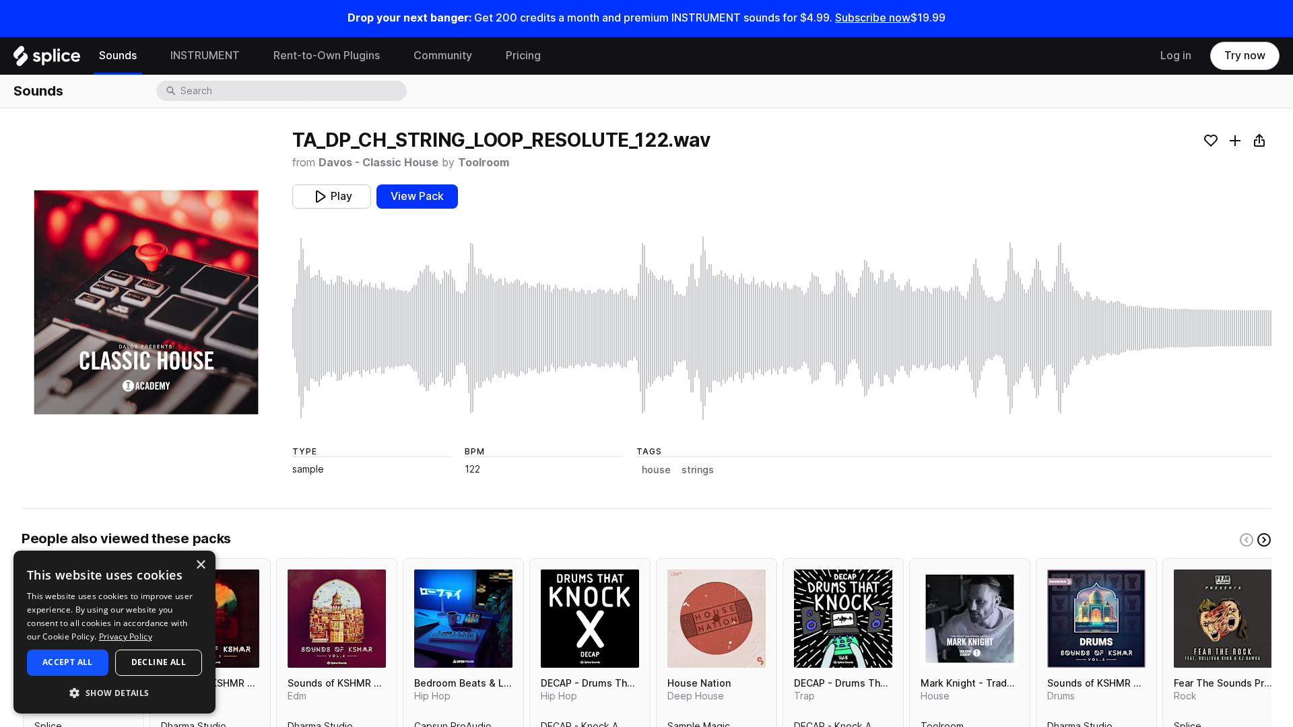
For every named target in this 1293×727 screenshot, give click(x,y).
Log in (1175, 55)
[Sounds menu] (147, 55)
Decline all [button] (158, 662)
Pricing (523, 55)
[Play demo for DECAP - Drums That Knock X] (589, 618)
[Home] (46, 59)
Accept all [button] (67, 662)
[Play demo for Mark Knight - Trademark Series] (969, 618)
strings (698, 469)
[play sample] (781, 328)
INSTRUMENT (205, 55)
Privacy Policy (125, 636)
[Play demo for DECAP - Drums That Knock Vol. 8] (843, 618)
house (656, 469)
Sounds (118, 55)
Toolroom (483, 162)
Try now (1244, 55)
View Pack (417, 196)
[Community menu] (482, 55)
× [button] (200, 565)
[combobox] (292, 90)
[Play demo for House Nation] (716, 618)
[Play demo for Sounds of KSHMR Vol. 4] (336, 618)
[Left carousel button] (1246, 540)
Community (442, 55)
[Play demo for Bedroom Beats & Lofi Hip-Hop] (463, 618)
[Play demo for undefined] (146, 302)
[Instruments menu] (250, 55)
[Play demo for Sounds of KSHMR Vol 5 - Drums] (1096, 618)
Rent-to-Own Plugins (326, 55)
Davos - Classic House (378, 162)
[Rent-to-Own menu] (390, 55)
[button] (114, 692)
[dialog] (114, 632)
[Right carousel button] (1264, 540)
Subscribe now (872, 17)
